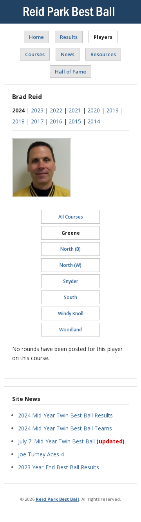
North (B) (70, 249)
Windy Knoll (70, 313)
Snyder (70, 281)
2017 (37, 121)
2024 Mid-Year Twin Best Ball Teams (65, 428)
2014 (93, 121)
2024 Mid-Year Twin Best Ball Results (65, 415)
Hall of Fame (70, 71)
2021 (75, 110)
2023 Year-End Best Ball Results (58, 467)
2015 (75, 121)
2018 (18, 121)
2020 (93, 110)
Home (36, 36)
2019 (112, 110)
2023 (37, 110)
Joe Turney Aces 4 (41, 454)
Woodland (70, 329)
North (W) (70, 265)
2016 (56, 121)
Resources (103, 54)
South (70, 297)
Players (103, 36)
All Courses (70, 216)
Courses (35, 54)
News (67, 54)
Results (69, 36)
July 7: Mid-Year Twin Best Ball (71, 441)
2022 (56, 110)
